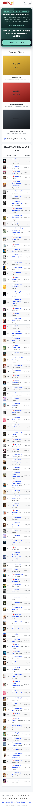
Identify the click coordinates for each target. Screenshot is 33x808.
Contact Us (6, 802)
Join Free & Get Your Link (16, 42)
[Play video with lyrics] (13, 159)
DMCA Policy (15, 802)
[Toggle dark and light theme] (25, 3)
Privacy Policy (26, 802)
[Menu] (30, 3)
